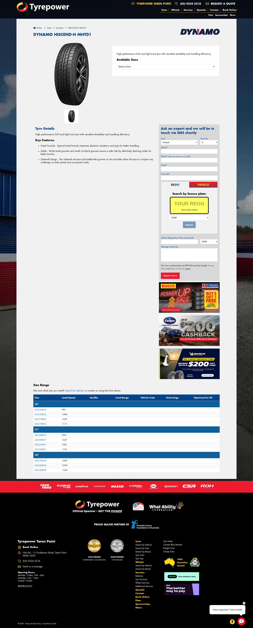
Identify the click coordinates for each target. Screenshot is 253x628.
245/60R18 (40, 465)
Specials (201, 9)
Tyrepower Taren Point (153, 3)
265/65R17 (40, 449)
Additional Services (144, 586)
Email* (164, 165)
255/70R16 (40, 424)
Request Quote (170, 275)
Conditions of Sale (49, 623)
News (232, 15)
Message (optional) (169, 246)
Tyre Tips (139, 558)
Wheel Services (142, 582)
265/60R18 (40, 470)
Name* (164, 147)
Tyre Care (139, 555)
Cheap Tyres (168, 551)
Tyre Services (141, 579)
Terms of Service (178, 268)
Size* (163, 138)
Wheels (175, 9)
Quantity (204, 138)
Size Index (168, 541)
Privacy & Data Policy (33, 623)
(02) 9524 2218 (190, 3)
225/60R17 (40, 435)
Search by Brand (142, 551)
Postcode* (165, 174)
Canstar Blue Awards (172, 544)
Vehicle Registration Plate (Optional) (177, 238)
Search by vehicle (74, 390)
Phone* (176, 156)
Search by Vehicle (143, 544)
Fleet (210, 15)
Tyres (164, 9)
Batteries (139, 576)
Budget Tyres (169, 548)
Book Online (230, 9)
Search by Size (142, 548)
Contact (214, 9)
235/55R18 (40, 460)
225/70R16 (40, 419)
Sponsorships (221, 15)
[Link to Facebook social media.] (232, 621)
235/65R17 (40, 444)
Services (188, 9)
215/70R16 (40, 414)
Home (39, 28)
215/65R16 (40, 409)
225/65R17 (40, 440)
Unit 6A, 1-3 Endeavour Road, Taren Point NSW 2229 (44, 554)
